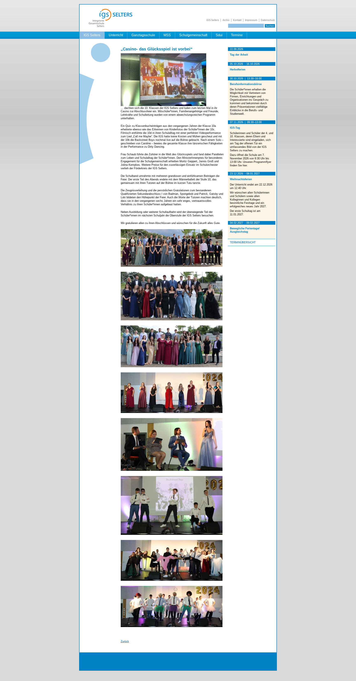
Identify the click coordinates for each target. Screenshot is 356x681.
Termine (237, 35)
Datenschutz (268, 20)
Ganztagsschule (143, 35)
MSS (167, 35)
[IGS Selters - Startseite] (112, 27)
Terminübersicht (243, 242)
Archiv (226, 20)
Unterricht (116, 35)
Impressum (251, 20)
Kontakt (237, 20)
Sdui (219, 35)
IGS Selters (212, 20)
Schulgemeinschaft (193, 35)
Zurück (125, 641)
